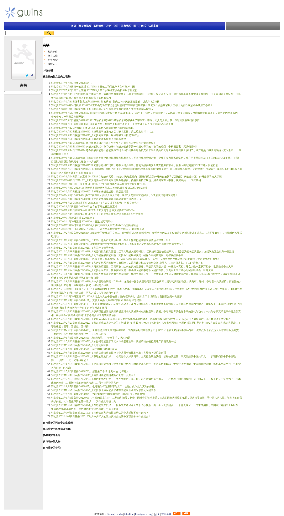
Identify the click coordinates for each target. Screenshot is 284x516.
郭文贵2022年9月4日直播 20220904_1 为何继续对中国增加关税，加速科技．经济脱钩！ (99, 394)
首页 (73, 25)
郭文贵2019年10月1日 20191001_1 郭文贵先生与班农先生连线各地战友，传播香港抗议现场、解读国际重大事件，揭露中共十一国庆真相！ (127, 180)
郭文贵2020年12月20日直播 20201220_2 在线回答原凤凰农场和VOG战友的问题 (94, 225)
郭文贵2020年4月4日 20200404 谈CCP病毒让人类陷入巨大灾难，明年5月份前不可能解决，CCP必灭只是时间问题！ (114, 195)
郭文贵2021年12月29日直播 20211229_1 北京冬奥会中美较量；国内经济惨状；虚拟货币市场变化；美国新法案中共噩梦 (116, 296)
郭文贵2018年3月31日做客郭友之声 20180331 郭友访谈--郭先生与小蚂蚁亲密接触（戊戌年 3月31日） (106, 101)
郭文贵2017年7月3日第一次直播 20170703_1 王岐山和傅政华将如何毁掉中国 (93, 86)
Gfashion (128, 514)
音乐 (143, 25)
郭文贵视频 (85, 25)
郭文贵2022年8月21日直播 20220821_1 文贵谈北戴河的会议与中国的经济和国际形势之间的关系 (103, 390)
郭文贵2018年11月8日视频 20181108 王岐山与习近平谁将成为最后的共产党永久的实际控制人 (102, 109)
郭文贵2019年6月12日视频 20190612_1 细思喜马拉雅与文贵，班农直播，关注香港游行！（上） (103, 131)
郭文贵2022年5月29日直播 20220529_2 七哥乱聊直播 (80, 345)
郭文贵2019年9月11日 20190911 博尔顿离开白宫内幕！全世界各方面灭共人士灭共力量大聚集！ (103, 142)
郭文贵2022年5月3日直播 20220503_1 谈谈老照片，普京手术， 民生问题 (90, 337)
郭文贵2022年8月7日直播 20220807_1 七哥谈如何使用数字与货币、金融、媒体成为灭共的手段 (103, 386)
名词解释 (99, 25)
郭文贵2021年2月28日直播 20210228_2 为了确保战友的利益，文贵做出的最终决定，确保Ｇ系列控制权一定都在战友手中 (117, 255)
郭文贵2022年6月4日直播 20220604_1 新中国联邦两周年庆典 (84, 349)
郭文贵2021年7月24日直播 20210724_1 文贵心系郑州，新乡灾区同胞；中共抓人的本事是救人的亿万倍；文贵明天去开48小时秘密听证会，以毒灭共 (132, 270)
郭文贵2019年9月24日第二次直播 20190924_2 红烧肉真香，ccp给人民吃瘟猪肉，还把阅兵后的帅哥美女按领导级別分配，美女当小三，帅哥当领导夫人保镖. (136, 176)
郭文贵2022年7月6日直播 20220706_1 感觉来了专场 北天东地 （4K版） (90, 371)
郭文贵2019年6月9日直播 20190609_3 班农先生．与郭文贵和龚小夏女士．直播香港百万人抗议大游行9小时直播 (112, 124)
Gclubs (119, 514)
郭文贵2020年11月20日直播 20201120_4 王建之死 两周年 (82, 221)
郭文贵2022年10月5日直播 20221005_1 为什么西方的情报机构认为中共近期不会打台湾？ (99, 412)
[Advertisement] (136, 12)
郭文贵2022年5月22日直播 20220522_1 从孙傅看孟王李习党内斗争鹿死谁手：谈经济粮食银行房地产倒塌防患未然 (113, 341)
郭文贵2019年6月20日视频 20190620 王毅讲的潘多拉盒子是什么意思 (88, 139)
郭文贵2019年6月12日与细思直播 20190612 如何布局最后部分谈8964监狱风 (92, 127)
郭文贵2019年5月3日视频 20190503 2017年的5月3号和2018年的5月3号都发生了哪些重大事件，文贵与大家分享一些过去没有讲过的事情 (125, 120)
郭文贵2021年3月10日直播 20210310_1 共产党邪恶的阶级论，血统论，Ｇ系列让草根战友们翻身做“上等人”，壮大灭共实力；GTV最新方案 (127, 262)
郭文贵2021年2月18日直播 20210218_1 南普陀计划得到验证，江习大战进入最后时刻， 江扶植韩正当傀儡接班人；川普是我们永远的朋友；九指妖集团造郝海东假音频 (142, 251)
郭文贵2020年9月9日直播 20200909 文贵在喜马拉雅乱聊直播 (84, 206)
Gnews (110, 514)
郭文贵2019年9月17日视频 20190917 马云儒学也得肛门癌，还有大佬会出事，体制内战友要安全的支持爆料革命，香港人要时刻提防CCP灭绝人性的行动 (134, 165)
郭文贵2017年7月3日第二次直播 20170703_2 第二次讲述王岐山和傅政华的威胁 (94, 90)
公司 (116, 25)
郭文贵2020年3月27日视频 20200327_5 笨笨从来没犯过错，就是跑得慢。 (91, 191)
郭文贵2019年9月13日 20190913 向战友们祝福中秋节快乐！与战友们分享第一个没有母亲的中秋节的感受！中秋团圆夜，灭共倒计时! (124, 146)
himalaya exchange (144, 514)
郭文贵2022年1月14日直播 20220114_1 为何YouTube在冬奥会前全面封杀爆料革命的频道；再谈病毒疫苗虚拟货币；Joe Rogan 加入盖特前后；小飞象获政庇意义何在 (141, 319)
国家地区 (126, 25)
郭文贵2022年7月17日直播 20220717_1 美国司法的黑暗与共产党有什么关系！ (93, 375)
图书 (135, 25)
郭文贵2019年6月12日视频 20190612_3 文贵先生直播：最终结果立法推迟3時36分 (95, 135)
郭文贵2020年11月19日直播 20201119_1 (72, 217)
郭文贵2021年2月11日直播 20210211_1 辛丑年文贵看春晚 (82, 247)
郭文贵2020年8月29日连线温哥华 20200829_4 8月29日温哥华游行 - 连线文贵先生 (95, 202)
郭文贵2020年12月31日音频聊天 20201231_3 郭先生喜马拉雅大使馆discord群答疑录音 (97, 229)
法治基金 (166, 514)
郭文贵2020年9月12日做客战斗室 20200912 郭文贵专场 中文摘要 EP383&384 (93, 210)
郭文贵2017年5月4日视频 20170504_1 (71, 82)
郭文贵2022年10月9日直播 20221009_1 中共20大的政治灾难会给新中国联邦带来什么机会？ (101, 416)
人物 (108, 25)
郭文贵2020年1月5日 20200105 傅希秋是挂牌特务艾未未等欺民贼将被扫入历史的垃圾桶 (99, 187)
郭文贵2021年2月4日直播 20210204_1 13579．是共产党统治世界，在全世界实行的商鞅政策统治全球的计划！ (111, 240)
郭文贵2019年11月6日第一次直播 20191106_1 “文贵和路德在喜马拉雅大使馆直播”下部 (98, 184)
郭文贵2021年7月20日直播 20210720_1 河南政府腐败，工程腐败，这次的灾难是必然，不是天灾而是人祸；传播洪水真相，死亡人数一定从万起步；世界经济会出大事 (142, 266)
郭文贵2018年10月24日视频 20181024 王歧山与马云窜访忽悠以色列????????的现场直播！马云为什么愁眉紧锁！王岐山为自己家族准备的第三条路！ (132, 105)
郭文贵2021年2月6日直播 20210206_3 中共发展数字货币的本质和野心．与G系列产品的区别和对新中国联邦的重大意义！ (117, 244)
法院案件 (153, 25)
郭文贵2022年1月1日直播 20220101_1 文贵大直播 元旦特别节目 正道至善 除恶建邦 (96, 300)
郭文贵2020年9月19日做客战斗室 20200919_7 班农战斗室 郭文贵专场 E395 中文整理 (97, 214)
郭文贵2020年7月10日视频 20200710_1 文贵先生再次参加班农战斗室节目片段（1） (96, 199)
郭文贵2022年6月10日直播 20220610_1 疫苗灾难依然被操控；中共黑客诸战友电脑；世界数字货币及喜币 (108, 352)
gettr (157, 514)
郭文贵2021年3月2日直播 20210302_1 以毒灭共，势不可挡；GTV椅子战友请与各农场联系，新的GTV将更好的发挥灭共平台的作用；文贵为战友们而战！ (135, 259)
